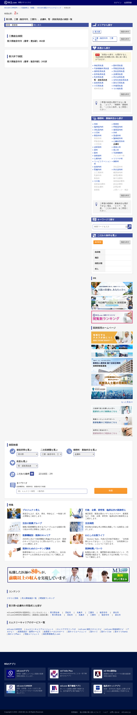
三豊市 (91, 612)
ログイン (117, 2)
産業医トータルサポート (54, 632)
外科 (115, 132)
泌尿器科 (98, 147)
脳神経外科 (118, 138)
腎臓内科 (98, 169)
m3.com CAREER (14, 629)
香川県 (97, 32)
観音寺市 (103, 612)
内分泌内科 (118, 169)
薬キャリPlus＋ (14, 634)
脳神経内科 (98, 127)
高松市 (68, 612)
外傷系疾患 (118, 86)
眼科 (96, 153)
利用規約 (74, 712)
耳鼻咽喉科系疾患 (101, 68)
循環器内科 (118, 130)
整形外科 (98, 135)
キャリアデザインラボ (66, 629)
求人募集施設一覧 (29, 598)
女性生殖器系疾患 (120, 80)
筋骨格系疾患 (99, 74)
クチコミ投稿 (12, 598)
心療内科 (98, 158)
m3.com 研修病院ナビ (114, 629)
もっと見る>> (127, 402)
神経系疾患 (98, 65)
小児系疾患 (98, 86)
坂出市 (116, 612)
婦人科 (116, 150)
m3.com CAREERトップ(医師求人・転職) (19, 8)
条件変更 (98, 242)
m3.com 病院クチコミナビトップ (49, 8)
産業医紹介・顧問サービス (29, 632)
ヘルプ (105, 712)
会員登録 (128, 2)
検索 (111, 490)
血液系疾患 (98, 83)
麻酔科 (116, 161)
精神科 (116, 124)
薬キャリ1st (106, 632)
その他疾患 (118, 88)
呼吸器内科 (118, 127)
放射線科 (98, 156)
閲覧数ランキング (47, 598)
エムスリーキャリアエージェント (39, 629)
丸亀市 (79, 612)
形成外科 (117, 135)
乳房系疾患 (98, 77)
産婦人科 (117, 147)
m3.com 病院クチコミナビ (90, 629)
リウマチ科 (118, 158)
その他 (97, 181)
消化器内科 (98, 130)
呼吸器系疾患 (119, 68)
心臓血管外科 (119, 141)
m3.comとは (126, 712)
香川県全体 (54, 612)
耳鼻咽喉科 (118, 153)
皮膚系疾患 (118, 74)
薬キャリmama (121, 632)
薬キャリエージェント (77, 632)
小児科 (97, 132)
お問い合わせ (114, 712)
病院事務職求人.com (51, 634)
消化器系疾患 (119, 71)
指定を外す (125, 32)
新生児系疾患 (119, 83)
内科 (96, 124)
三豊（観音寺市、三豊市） (104, 39)
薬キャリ (94, 632)
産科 (96, 150)
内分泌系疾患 (119, 77)
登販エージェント (31, 634)
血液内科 (98, 167)
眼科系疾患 (118, 65)
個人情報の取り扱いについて (90, 712)
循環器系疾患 (99, 71)
